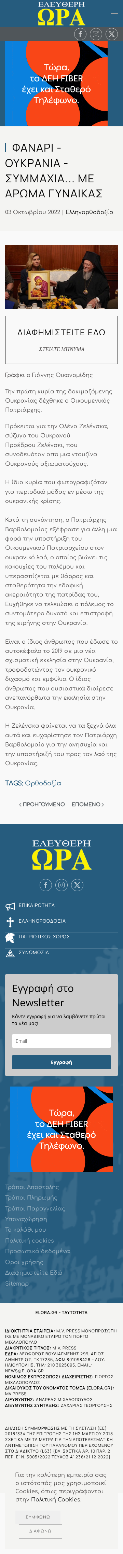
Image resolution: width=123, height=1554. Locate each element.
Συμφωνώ (38, 1517)
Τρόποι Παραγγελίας (35, 1209)
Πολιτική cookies (29, 1241)
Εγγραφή (61, 1062)
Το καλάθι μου (25, 1230)
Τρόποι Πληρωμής (31, 1198)
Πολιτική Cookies (55, 1500)
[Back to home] (61, 13)
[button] (114, 13)
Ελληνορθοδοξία (89, 212)
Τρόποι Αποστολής (32, 1187)
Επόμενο (86, 804)
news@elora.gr (24, 1371)
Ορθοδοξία (43, 783)
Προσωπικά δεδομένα (37, 1251)
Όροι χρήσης (24, 1262)
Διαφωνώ (40, 1531)
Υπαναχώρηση (26, 1219)
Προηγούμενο (44, 804)
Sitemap (17, 1284)
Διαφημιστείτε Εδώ (33, 1273)
